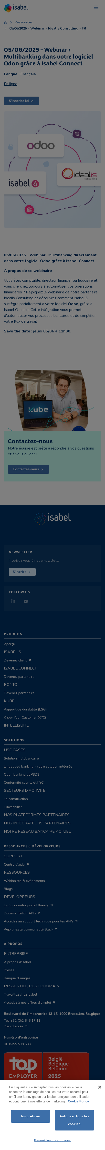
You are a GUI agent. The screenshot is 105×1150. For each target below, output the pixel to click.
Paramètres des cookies (52, 1140)
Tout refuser (31, 1116)
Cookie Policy (78, 1101)
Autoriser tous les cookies (74, 1120)
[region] (52, 1115)
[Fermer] (99, 1087)
